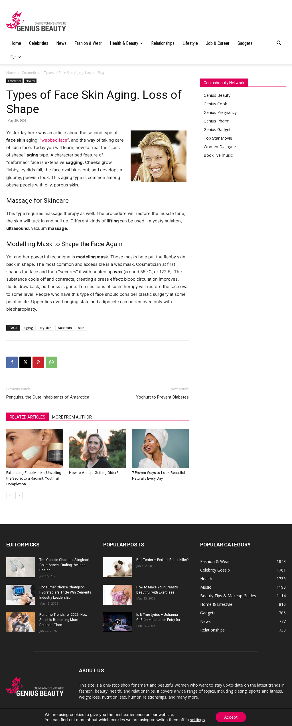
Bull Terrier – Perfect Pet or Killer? (162, 560)
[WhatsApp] (51, 362)
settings (197, 719)
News (61, 43)
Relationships (163, 43)
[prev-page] (9, 495)
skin (81, 327)
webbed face (54, 140)
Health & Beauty (124, 43)
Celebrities (38, 43)
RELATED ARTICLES (27, 417)
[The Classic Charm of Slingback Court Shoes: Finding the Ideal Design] (20, 567)
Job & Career (218, 43)
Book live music (218, 155)
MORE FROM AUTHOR (72, 417)
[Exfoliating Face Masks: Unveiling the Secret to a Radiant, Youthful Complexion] (34, 448)
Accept (231, 717)
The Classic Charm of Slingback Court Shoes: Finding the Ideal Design (64, 565)
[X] (25, 362)
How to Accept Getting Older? (93, 472)
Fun (13, 57)
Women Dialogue (220, 146)
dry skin (45, 327)
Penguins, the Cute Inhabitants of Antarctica (47, 397)
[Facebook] (12, 362)
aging (28, 327)
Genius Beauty (217, 95)
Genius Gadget (217, 129)
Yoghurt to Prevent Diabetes (162, 397)
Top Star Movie (218, 138)
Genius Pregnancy (220, 112)
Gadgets (245, 43)
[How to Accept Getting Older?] (97, 448)
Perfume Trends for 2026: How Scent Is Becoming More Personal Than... (63, 620)
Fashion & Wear (88, 43)
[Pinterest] (38, 362)
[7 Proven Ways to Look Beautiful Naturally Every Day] (160, 448)
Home (15, 43)
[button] (279, 44)
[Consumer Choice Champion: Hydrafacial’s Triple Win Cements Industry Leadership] (20, 595)
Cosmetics (30, 72)
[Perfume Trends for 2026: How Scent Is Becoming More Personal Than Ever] (20, 622)
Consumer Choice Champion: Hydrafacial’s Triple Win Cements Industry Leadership (65, 592)
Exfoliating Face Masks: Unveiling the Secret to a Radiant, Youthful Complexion (33, 478)
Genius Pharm (217, 121)
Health (30, 81)
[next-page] (19, 495)
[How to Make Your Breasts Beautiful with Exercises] (117, 595)
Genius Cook (215, 103)
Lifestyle (190, 43)
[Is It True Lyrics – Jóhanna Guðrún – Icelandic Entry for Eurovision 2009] (117, 622)
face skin (65, 327)
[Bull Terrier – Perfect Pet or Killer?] (117, 567)
